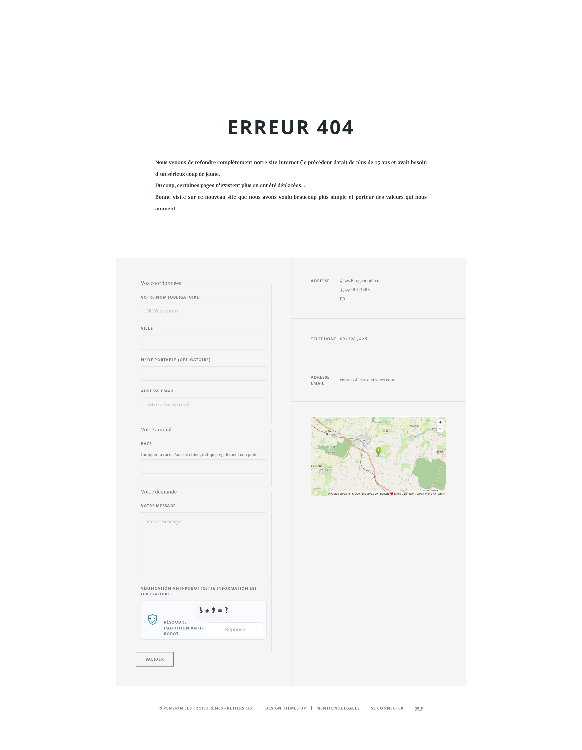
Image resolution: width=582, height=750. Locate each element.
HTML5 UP (295, 708)
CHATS (331, 87)
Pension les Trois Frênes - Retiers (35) (290, 46)
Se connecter (387, 708)
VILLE (147, 328)
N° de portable (176, 359)
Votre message (158, 505)
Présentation (251, 87)
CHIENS (296, 87)
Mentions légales (338, 708)
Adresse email (158, 390)
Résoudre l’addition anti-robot (183, 627)
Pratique (368, 87)
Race (146, 443)
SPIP (419, 708)
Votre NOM (171, 297)
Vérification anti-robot (199, 591)
